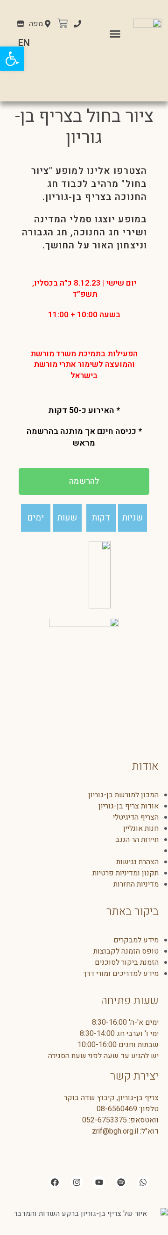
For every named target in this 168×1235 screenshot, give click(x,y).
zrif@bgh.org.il (115, 1131)
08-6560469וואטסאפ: (128, 1114)
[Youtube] (98, 1182)
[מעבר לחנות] (20, 24)
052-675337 (102, 1120)
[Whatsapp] (143, 1182)
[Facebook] (55, 1182)
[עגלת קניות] (62, 24)
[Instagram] (76, 1182)
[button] (115, 33)
